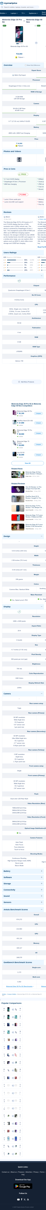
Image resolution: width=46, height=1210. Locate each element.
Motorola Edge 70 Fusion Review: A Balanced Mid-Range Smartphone (34, 516)
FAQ (23, 1174)
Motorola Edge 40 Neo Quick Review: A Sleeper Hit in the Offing (34, 473)
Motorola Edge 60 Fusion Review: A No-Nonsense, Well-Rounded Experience (34, 525)
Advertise (29, 1172)
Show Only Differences (33, 65)
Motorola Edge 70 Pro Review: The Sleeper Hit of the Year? (35, 506)
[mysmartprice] (8, 3)
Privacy (35, 1172)
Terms (42, 1172)
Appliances (32, 13)
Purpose (21, 1172)
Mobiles (2, 13)
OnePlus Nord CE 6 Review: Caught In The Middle (33, 497)
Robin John (28, 476)
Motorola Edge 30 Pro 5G (19, 46)
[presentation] (4, 33)
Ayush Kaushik (29, 510)
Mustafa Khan (29, 491)
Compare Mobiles (11, 994)
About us (14, 1172)
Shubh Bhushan (30, 528)
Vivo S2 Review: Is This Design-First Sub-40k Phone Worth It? (33, 487)
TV (23, 13)
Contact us (5, 1172)
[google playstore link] (23, 1188)
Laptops (13, 13)
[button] (2, 7)
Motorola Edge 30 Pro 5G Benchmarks (19, 986)
